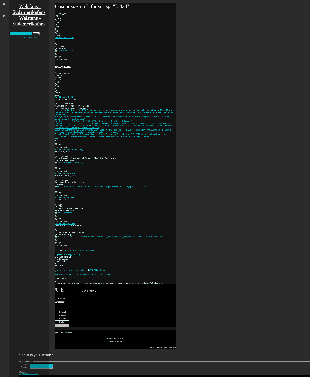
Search (36, 34)
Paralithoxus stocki (64, 97)
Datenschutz (60, 298)
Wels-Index (172, 347)
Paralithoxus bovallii (64, 197)
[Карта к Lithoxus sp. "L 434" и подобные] (78, 251)
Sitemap (159, 347)
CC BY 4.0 (105, 274)
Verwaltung (153, 347)
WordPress (120, 341)
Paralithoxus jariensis (65, 224)
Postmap (165, 347)
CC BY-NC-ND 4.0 (97, 270)
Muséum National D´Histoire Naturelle (71, 270)
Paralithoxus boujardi (65, 173)
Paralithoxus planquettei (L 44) (69, 149)
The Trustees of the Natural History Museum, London (77, 274)
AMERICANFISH (89, 291)
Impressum (59, 302)
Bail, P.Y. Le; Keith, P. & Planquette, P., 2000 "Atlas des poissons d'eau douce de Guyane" (93, 121)
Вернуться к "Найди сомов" (67, 255)
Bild (56, 139)
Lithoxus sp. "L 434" (64, 38)
